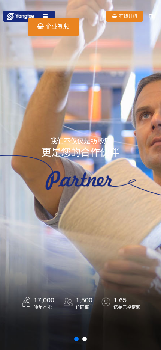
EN (152, 16)
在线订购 (128, 16)
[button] (76, 339)
